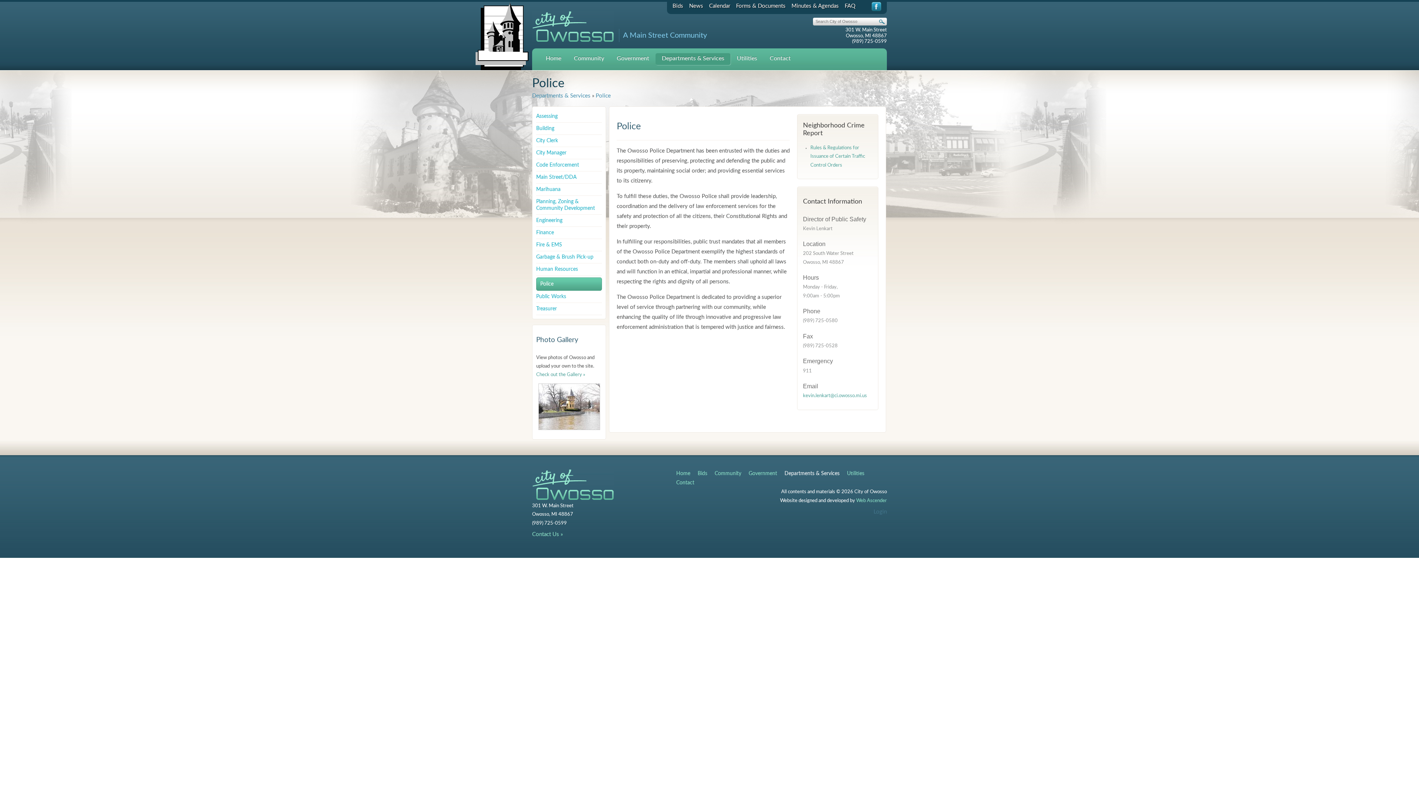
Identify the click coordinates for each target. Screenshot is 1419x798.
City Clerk (547, 140)
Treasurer (546, 308)
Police (603, 96)
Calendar (719, 6)
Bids (678, 6)
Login (880, 512)
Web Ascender (871, 500)
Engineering (549, 220)
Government (633, 58)
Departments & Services (693, 58)
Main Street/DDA (556, 177)
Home (553, 58)
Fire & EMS (549, 245)
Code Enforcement (557, 165)
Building (545, 128)
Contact (780, 58)
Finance (545, 232)
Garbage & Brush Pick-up (564, 257)
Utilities (747, 58)
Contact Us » (547, 534)
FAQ (850, 6)
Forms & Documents (761, 6)
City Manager (551, 153)
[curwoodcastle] (569, 406)
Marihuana (548, 189)
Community (589, 58)
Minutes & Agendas (815, 6)
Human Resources (557, 269)
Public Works (551, 296)
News (696, 6)
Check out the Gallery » (560, 374)
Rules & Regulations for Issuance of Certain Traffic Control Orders (837, 157)
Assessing (547, 116)
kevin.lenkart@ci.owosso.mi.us (835, 395)
